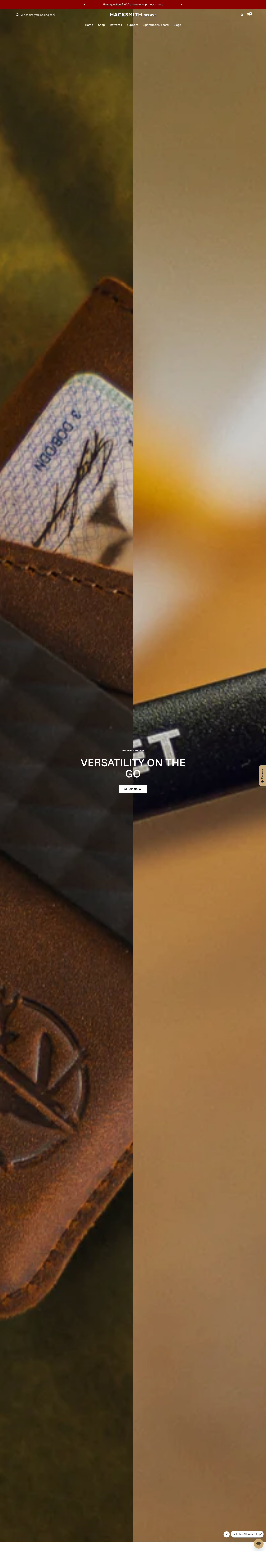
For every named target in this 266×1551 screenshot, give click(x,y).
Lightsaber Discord (156, 25)
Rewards (116, 25)
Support (132, 25)
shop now (41, 789)
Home (89, 25)
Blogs (177, 25)
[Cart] (248, 14)
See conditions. (165, 4)
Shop (101, 25)
